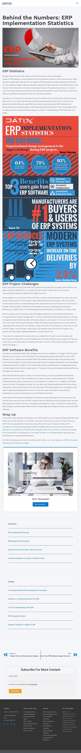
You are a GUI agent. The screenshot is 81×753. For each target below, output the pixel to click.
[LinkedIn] (11, 724)
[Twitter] (8, 724)
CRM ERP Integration (29, 714)
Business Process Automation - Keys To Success (25, 550)
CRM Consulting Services (50, 714)
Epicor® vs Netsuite (29, 728)
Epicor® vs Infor (28, 730)
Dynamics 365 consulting (59, 427)
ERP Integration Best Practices (18, 541)
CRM (47, 427)
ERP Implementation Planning (18, 532)
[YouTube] (14, 724)
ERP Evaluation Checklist (16, 616)
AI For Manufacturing (29, 712)
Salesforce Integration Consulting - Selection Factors (26, 558)
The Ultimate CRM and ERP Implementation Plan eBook (27, 590)
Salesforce (46, 740)
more (50, 430)
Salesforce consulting (11, 430)
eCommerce (26, 430)
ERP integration (37, 430)
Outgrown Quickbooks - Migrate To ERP (21, 625)
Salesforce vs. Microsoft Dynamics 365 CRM (23, 599)
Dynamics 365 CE (48, 737)
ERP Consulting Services (50, 712)
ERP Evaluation (28, 721)
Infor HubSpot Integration (50, 735)
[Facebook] (4, 724)
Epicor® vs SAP (28, 726)
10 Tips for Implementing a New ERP (21, 607)
